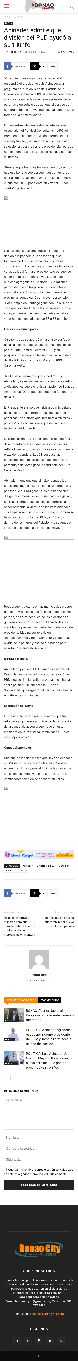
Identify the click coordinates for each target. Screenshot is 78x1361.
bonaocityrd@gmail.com (48, 1314)
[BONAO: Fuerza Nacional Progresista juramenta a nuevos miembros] (14, 1015)
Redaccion (15, 51)
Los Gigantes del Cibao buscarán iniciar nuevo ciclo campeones (59, 922)
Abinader (28, 865)
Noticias (10, 870)
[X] (61, 1341)
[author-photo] (39, 969)
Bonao (8, 1020)
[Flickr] (28, 1341)
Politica (23, 870)
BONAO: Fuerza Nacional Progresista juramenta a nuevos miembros (50, 1015)
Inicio (7, 17)
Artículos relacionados (21, 1000)
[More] (53, 66)
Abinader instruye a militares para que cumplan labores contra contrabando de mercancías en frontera (19, 926)
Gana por (64, 865)
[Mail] (50, 1341)
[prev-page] (6, 1077)
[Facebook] (17, 1341)
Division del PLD (45, 865)
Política (18, 17)
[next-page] (12, 1077)
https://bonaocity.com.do (39, 980)
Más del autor (50, 1000)
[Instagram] (39, 1341)
